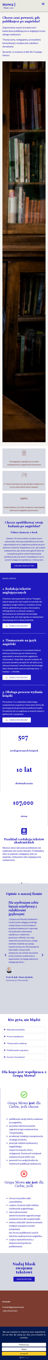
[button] (43, 4)
